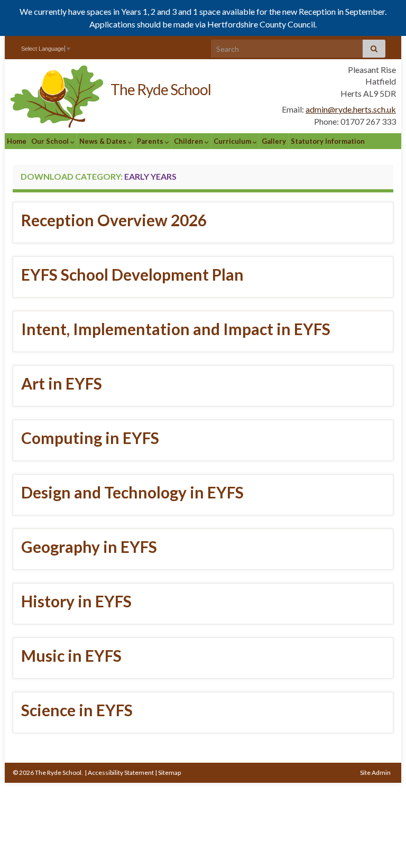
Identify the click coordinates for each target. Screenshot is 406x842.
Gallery (274, 141)
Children (189, 141)
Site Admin (375, 772)
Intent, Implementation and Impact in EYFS (175, 328)
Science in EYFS (77, 709)
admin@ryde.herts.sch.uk (351, 109)
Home (16, 141)
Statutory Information (328, 141)
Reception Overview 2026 (114, 219)
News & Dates (103, 141)
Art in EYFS (61, 383)
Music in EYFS (71, 655)
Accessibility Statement (121, 772)
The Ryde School (160, 89)
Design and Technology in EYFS (132, 492)
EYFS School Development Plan (132, 274)
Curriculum (233, 141)
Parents (151, 141)
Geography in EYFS (89, 546)
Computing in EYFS (90, 437)
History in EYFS (76, 600)
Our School (50, 141)
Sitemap (169, 772)
